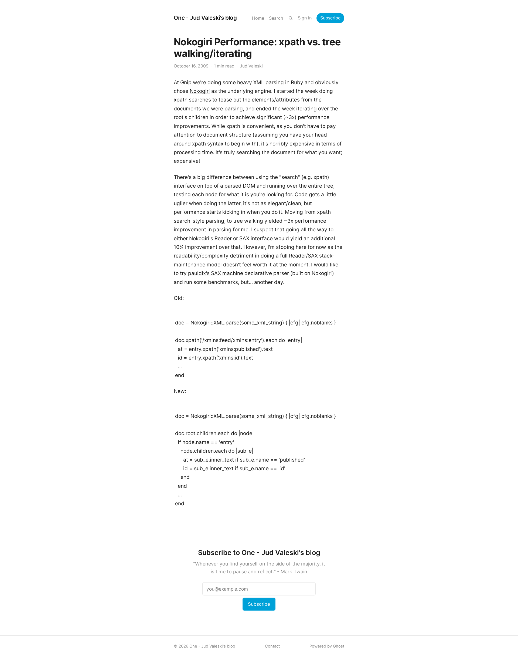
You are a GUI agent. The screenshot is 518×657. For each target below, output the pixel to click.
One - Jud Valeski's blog (205, 17)
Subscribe (330, 18)
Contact (272, 646)
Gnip (186, 82)
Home (258, 18)
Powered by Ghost (326, 646)
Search (276, 18)
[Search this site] (290, 18)
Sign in (305, 18)
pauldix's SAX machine (215, 273)
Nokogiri (200, 91)
